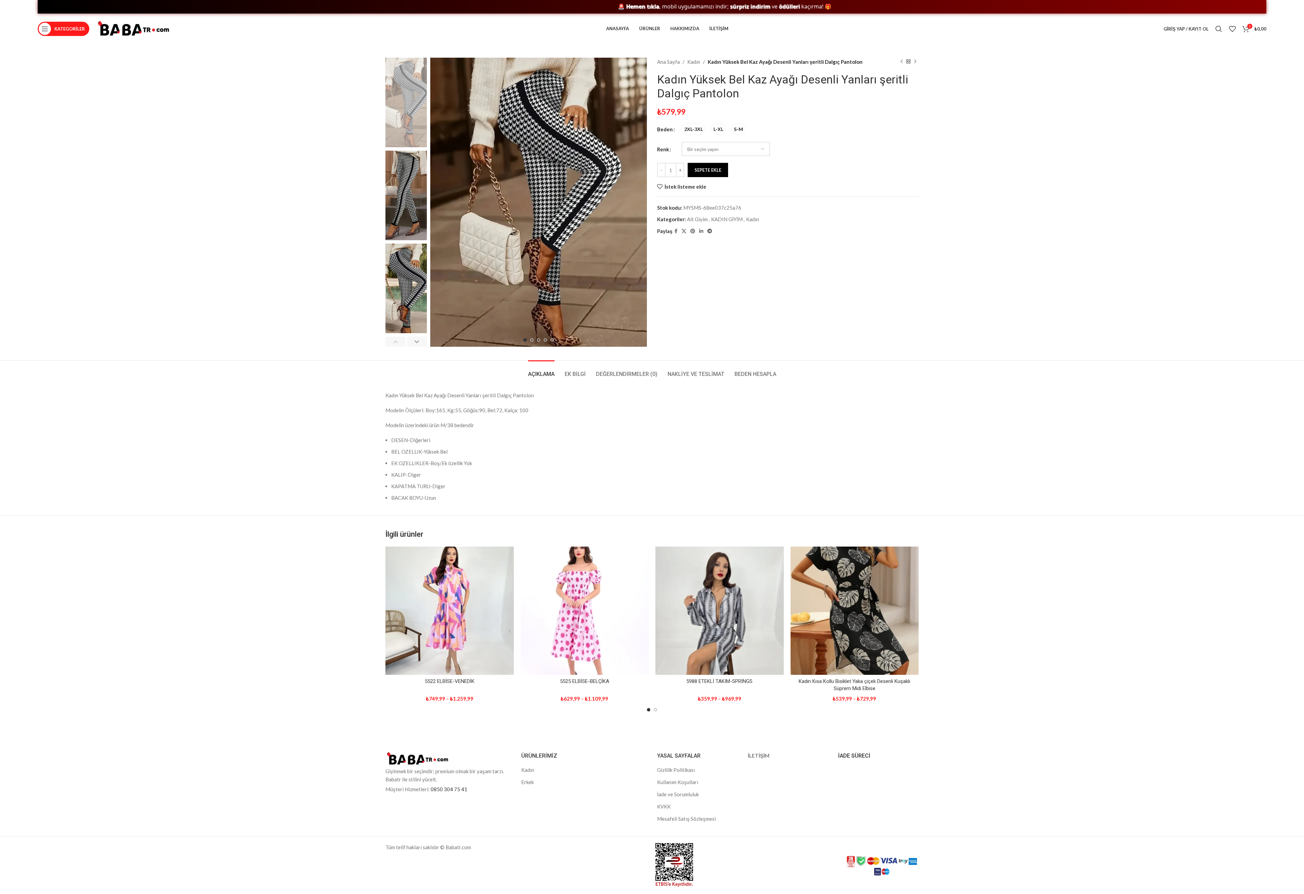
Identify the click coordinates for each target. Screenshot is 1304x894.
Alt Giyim (697, 219)
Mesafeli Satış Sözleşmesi (686, 819)
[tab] (541, 370)
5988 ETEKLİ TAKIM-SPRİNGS (719, 681)
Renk (663, 149)
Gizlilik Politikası (676, 770)
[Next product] (915, 61)
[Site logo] (133, 28)
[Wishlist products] (1232, 29)
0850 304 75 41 (449, 789)
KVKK (664, 806)
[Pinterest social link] (692, 231)
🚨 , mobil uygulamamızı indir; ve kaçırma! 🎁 (669, 6)
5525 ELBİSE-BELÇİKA (584, 681)
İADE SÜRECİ (854, 756)
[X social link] (684, 231)
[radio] (694, 129)
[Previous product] (901, 61)
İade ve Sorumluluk (678, 794)
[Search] (1219, 29)
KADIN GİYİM (727, 219)
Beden (665, 129)
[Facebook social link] (676, 231)
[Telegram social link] (709, 231)
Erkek (527, 782)
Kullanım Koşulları (677, 782)
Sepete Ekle (707, 170)
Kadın (693, 62)
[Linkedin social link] (701, 231)
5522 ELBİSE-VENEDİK (449, 681)
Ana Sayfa (668, 62)
